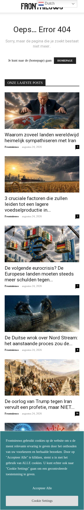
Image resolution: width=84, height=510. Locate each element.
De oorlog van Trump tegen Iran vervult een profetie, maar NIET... (40, 404)
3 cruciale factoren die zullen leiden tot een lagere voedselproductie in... (36, 204)
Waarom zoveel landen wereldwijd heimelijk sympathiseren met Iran (42, 137)
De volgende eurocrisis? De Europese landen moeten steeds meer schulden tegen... (39, 274)
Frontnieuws (12, 146)
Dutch (49, 3)
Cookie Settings (42, 501)
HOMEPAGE (65, 60)
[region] (42, 470)
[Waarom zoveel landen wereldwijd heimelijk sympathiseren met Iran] (42, 110)
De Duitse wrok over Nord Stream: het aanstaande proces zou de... (41, 340)
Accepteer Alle (42, 488)
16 (77, 413)
